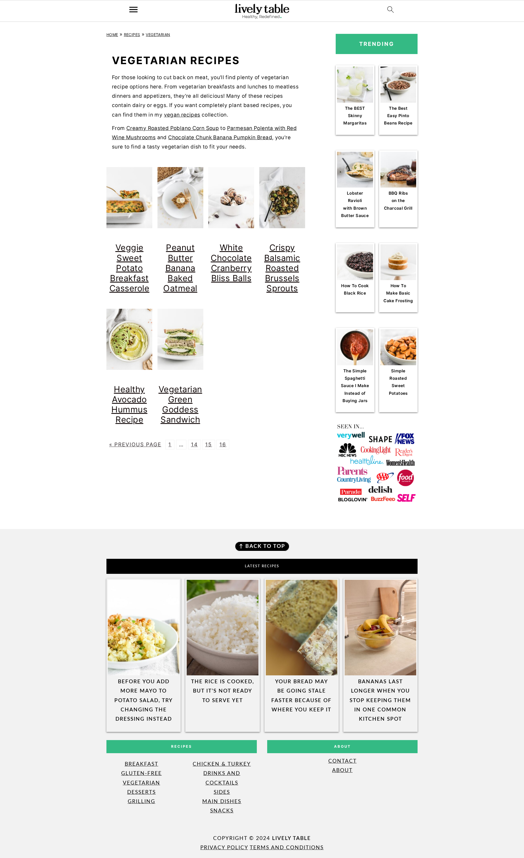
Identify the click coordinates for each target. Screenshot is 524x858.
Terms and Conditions (287, 847)
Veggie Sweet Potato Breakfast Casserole (129, 267)
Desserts (141, 792)
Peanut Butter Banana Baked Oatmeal (180, 267)
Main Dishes (221, 801)
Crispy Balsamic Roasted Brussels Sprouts (282, 267)
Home (112, 34)
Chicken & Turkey (222, 764)
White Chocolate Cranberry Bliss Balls (231, 262)
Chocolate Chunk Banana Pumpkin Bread (220, 137)
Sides (222, 792)
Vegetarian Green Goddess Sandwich (180, 404)
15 (208, 444)
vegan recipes (182, 115)
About (342, 770)
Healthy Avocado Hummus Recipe (129, 404)
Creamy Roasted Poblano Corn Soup (172, 128)
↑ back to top (262, 546)
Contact (342, 761)
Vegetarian (158, 34)
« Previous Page (135, 444)
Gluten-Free (141, 773)
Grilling (141, 801)
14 (194, 444)
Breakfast (141, 764)
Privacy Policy (224, 847)
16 (222, 444)
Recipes (132, 34)
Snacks (222, 811)
